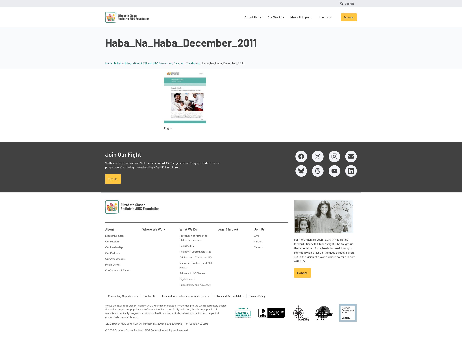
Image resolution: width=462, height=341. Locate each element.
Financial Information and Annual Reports (185, 296)
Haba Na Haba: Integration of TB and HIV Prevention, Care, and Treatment (152, 63)
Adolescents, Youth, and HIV (196, 257)
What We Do (188, 229)
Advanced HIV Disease (193, 273)
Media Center (112, 264)
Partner (258, 241)
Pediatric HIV (187, 246)
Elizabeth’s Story (114, 236)
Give (256, 236)
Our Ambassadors (115, 259)
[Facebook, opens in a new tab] (301, 156)
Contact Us (150, 296)
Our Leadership (114, 247)
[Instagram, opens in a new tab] (334, 156)
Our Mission (112, 241)
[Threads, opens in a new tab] (318, 171)
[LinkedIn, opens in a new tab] (351, 171)
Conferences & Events (118, 270)
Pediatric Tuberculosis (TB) (195, 251)
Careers (258, 247)
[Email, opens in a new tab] (351, 156)
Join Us (259, 229)
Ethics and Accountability (229, 296)
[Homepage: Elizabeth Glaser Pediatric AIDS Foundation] (117, 17)
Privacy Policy (257, 296)
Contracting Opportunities (123, 296)
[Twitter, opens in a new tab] (318, 156)
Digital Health (187, 279)
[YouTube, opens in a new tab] (334, 171)
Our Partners (112, 253)
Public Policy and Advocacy (195, 285)
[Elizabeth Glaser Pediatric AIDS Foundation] (132, 207)
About (109, 229)
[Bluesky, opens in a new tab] (301, 171)
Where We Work (153, 229)
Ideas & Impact (227, 229)
